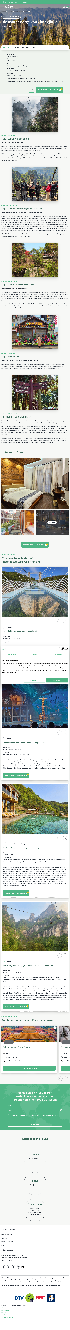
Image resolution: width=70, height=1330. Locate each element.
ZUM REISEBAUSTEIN (29, 1068)
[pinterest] (13, 1267)
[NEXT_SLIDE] (65, 621)
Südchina (4, 11)
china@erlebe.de (35, 1185)
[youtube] (18, 1267)
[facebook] (3, 1267)
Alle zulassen (57, 680)
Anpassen (33, 680)
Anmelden (35, 1124)
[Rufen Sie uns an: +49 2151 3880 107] (67, 2)
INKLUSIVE (16, 47)
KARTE (34, 47)
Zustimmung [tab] (12, 654)
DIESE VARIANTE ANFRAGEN (16, 775)
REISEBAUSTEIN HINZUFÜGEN (49, 89)
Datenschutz (35, 1115)
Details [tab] (35, 654)
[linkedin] (22, 1267)
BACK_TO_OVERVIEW (12, 17)
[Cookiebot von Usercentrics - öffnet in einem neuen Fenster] (60, 648)
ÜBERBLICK (7, 47)
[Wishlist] (63, 7)
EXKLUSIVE (25, 47)
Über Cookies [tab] (58, 654)
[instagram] (8, 1267)
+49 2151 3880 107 (35, 1158)
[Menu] (2, 7)
